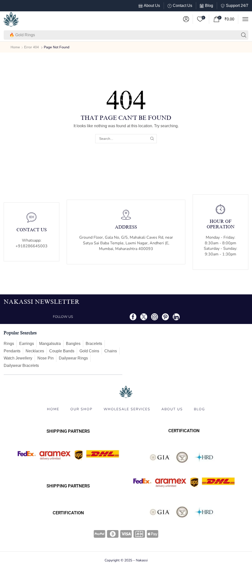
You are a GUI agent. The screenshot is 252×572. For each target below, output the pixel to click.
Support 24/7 (237, 5)
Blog (209, 5)
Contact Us (182, 5)
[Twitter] (143, 316)
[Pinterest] (165, 316)
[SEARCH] (152, 138)
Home (15, 47)
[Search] (243, 35)
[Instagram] (154, 316)
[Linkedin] (176, 316)
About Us (152, 5)
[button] (186, 19)
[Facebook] (133, 316)
